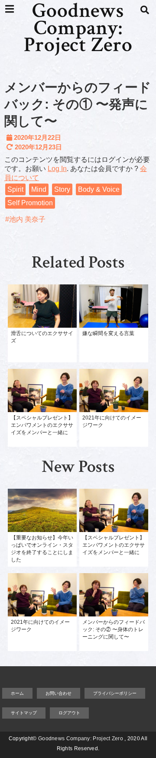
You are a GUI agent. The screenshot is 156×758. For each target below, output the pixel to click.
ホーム (17, 693)
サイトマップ (24, 712)
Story (62, 189)
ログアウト (69, 712)
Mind (38, 189)
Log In (57, 168)
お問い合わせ (59, 693)
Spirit (15, 189)
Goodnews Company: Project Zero (78, 28)
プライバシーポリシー (114, 693)
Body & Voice (99, 189)
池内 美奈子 (27, 219)
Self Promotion (30, 202)
